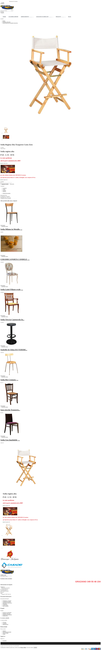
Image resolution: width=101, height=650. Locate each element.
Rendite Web (5, 615)
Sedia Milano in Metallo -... (11, 229)
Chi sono (4, 622)
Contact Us (2, 586)
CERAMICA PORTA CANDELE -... (15, 259)
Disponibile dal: (3, 197)
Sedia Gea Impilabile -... (10, 440)
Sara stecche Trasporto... (10, 410)
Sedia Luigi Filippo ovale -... (11, 289)
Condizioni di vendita (7, 601)
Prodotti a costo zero (6, 613)
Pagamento (5, 603)
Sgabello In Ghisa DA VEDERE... (13, 350)
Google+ (4, 190)
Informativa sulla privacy (7, 602)
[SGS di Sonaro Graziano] (7, 573)
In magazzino (2, 196)
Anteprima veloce (4, 226)
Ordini (4, 634)
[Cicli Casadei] (12, 569)
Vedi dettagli (2, 225)
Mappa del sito (5, 624)
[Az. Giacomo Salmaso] (9, 560)
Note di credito (5, 633)
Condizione (2, 198)
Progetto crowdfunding (7, 612)
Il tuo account (3, 626)
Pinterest (4, 191)
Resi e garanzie (5, 606)
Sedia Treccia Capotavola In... (12, 319)
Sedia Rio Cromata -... (9, 380)
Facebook (4, 640)
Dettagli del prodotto (6, 193)
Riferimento (2, 195)
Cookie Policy (5, 604)
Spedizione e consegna (7, 600)
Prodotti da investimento (7, 614)
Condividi (4, 188)
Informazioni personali (7, 631)
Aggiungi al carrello (4, 184)
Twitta (4, 189)
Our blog (2, 11)
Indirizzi (4, 630)
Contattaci (2, 3)
